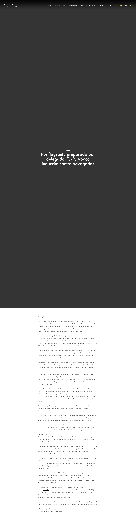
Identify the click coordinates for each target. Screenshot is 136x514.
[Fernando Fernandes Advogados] (12, 5)
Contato (102, 5)
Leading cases (73, 5)
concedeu (46, 490)
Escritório (57, 5)
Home (49, 5)
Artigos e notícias (91, 5)
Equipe (64, 5)
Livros (81, 5)
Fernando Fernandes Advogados (65, 169)
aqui (44, 509)
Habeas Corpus (62, 473)
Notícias (68, 150)
